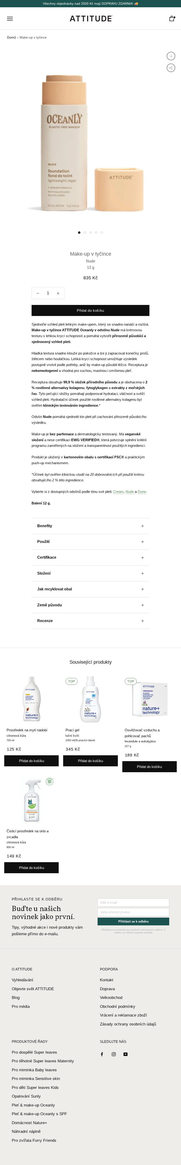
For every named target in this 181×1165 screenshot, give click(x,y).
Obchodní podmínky (117, 1006)
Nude (130, 492)
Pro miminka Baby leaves (34, 1070)
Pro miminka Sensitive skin (36, 1078)
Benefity (44, 526)
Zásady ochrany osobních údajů (128, 1024)
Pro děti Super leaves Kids (35, 1087)
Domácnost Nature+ (29, 1123)
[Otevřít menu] (10, 18)
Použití (43, 542)
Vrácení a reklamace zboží (123, 1015)
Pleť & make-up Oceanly (33, 1105)
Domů (11, 37)
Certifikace (46, 557)
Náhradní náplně (26, 1131)
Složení (43, 573)
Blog (16, 997)
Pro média (21, 1006)
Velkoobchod (111, 997)
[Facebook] (102, 1054)
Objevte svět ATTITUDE (33, 989)
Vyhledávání (22, 980)
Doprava (107, 989)
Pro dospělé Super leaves (34, 1052)
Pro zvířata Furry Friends (34, 1140)
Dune (142, 492)
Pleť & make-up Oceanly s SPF (39, 1114)
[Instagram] (114, 1054)
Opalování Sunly (26, 1096)
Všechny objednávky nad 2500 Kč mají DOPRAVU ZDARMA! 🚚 (90, 3)
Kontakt (106, 980)
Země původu (49, 605)
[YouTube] (125, 1054)
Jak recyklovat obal (54, 589)
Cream (118, 492)
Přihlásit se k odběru (133, 921)
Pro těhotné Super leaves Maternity (43, 1061)
